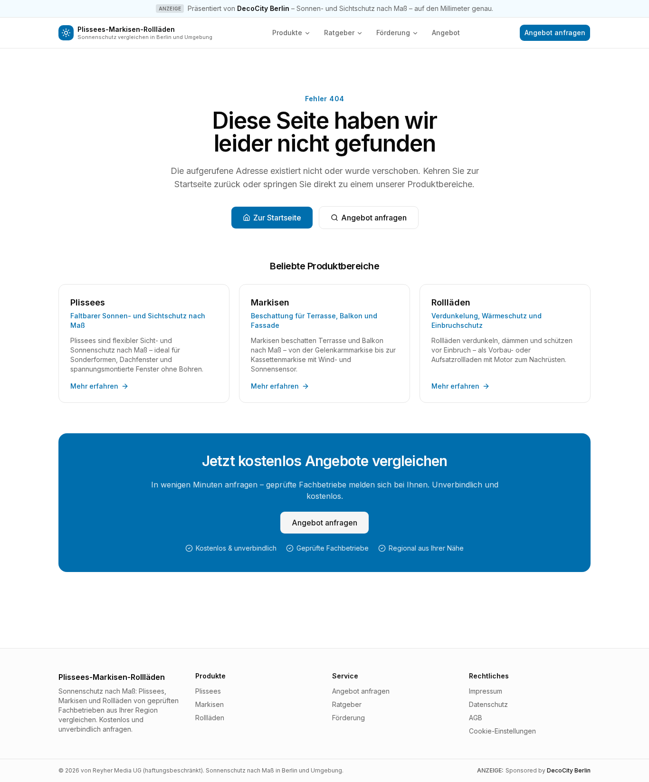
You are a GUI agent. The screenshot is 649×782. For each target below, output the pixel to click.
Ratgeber (339, 33)
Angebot (446, 33)
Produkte (287, 33)
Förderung (393, 33)
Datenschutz (488, 704)
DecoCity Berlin (263, 8)
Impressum (485, 691)
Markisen (209, 704)
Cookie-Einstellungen (502, 731)
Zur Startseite (277, 217)
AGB (475, 718)
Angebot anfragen (555, 33)
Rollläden (209, 718)
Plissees (208, 691)
